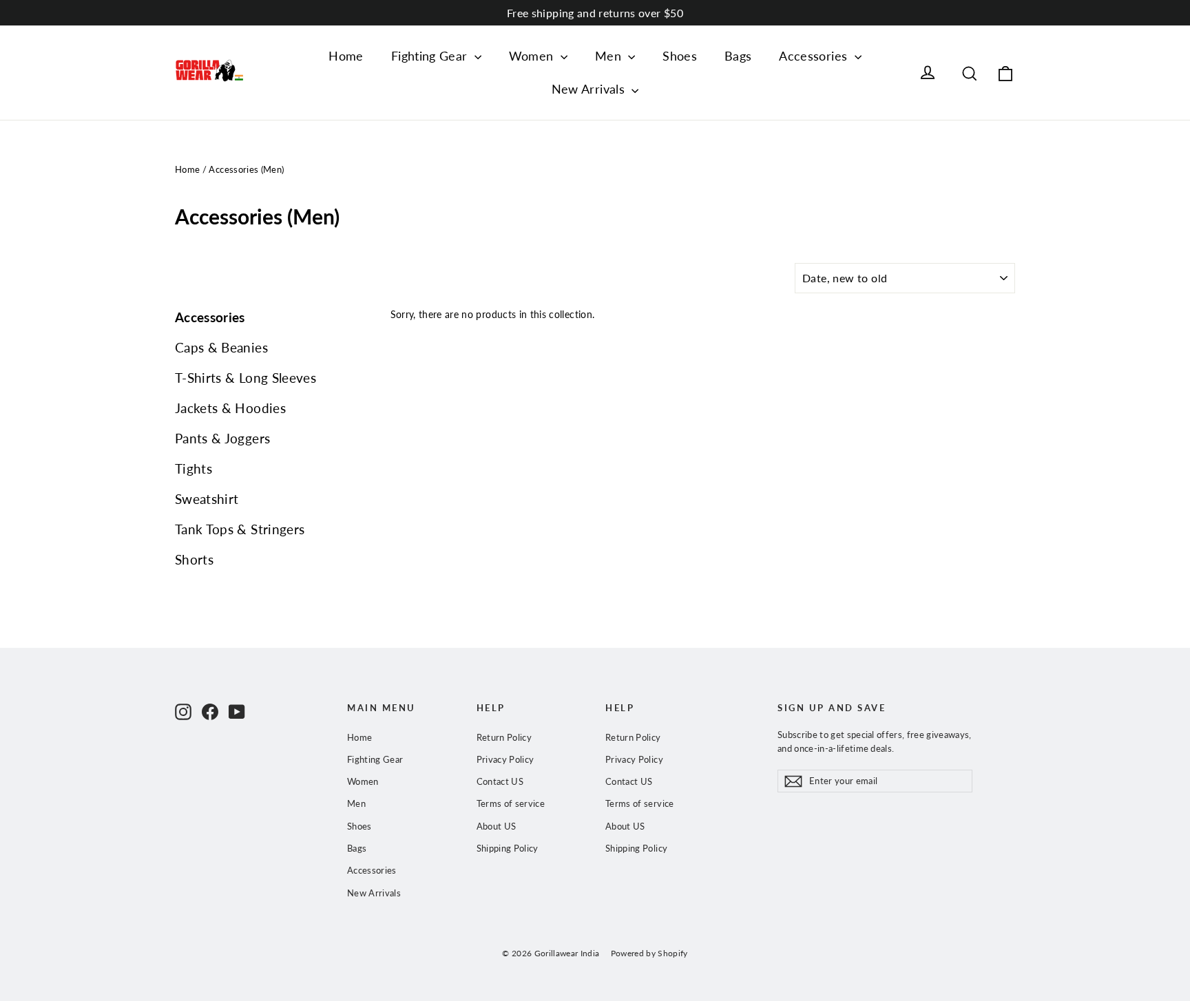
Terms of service (511, 803)
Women (533, 55)
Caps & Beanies (221, 347)
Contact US (500, 781)
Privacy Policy (505, 759)
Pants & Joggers (222, 438)
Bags (737, 55)
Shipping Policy (508, 848)
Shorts (194, 559)
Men (610, 55)
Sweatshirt (207, 499)
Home (345, 55)
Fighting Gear (431, 55)
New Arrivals (590, 88)
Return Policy (504, 737)
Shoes (679, 55)
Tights (193, 468)
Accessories (814, 55)
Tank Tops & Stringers (239, 529)
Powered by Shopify (649, 953)
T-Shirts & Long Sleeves (245, 378)
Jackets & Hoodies (230, 408)
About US (496, 826)
